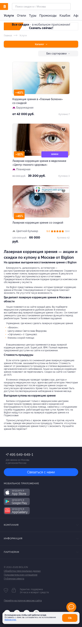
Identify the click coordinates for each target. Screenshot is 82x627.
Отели (21, 15)
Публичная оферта (14, 578)
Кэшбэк (64, 15)
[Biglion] (8, 6)
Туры (32, 15)
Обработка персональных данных (22, 571)
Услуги (9, 15)
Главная (8, 35)
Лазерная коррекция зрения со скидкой (37, 222)
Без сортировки (56, 53)
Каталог (40, 44)
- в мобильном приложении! (41, 26)
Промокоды (47, 15)
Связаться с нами (41, 472)
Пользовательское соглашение (20, 574)
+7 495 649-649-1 (19, 455)
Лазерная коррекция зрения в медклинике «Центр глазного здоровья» (39, 162)
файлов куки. (10, 620)
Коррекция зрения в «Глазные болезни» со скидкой (37, 101)
